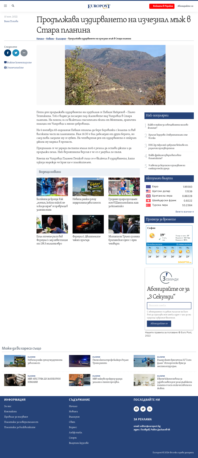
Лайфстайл (75, 432)
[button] (13, 5)
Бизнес (73, 427)
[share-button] (7, 52)
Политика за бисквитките (20, 427)
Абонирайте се (185, 6)
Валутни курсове (79, 443)
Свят (72, 422)
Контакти (10, 411)
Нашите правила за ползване (161, 332)
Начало (40, 39)
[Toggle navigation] (4, 5)
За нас (7, 406)
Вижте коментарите (19, 62)
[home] (99, 6)
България (61, 39)
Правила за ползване (16, 417)
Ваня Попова (11, 21)
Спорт (73, 438)
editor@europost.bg (150, 426)
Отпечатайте (15, 68)
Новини (50, 39)
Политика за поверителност (21, 422)
